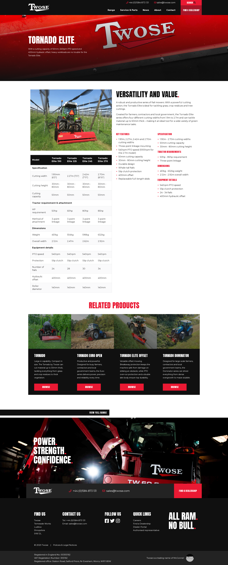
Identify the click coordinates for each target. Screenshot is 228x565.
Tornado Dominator (176, 355)
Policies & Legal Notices (65, 545)
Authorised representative (146, 530)
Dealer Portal (140, 527)
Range (111, 10)
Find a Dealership (191, 10)
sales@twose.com (165, 2)
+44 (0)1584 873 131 (138, 2)
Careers (137, 520)
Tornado (39, 355)
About (157, 10)
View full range (98, 412)
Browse (46, 387)
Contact (170, 10)
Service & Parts (128, 10)
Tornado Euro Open (89, 355)
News (146, 10)
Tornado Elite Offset (134, 355)
